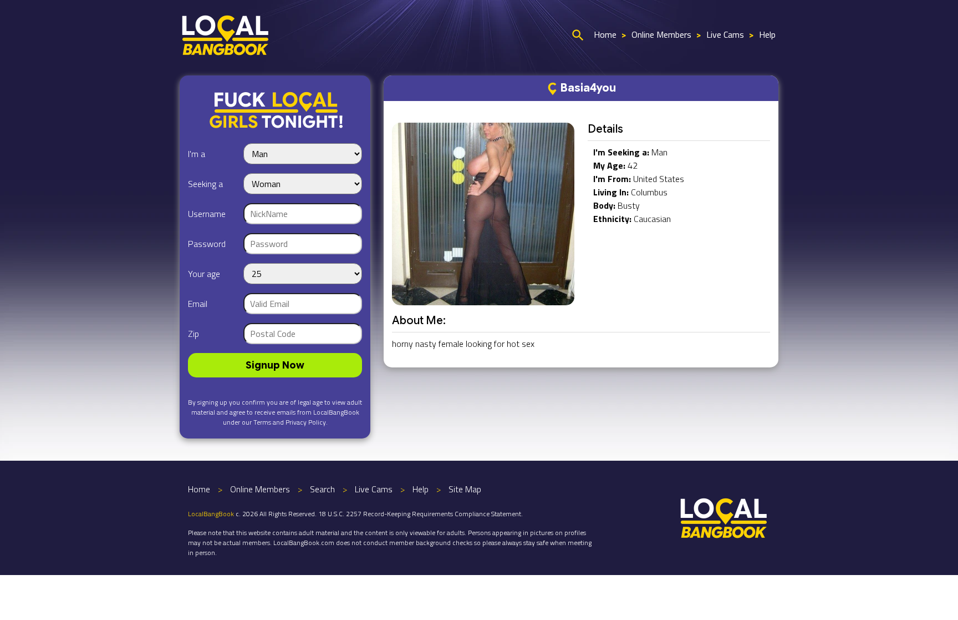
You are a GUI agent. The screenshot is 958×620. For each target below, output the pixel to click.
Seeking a (205, 183)
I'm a (196, 153)
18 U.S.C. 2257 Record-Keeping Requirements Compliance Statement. (420, 513)
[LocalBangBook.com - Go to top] (724, 516)
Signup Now (275, 365)
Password (207, 243)
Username (207, 213)
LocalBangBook (211, 513)
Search (322, 489)
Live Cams (725, 34)
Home (605, 34)
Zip (193, 333)
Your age (204, 273)
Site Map (465, 489)
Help (767, 34)
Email (197, 303)
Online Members (661, 34)
